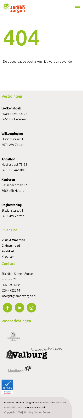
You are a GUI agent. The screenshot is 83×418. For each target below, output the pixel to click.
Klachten (8, 256)
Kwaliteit (8, 251)
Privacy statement (14, 402)
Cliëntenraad (11, 245)
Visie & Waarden (13, 240)
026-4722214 (11, 290)
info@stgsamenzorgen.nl (19, 296)
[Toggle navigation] (77, 8)
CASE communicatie (35, 407)
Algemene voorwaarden (41, 402)
